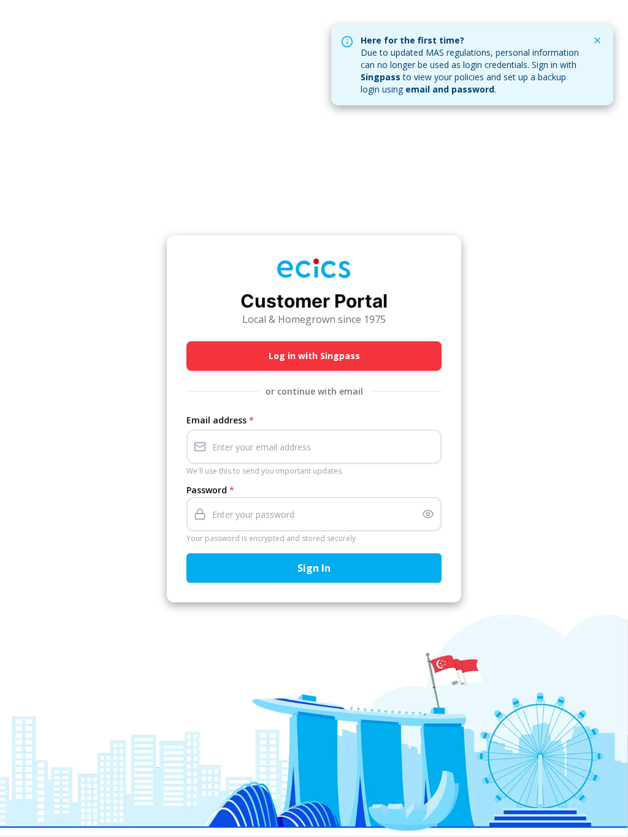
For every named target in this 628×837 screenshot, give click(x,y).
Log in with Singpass (314, 356)
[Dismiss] (597, 40)
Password (210, 490)
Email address (220, 420)
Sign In (314, 568)
